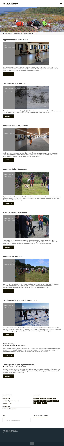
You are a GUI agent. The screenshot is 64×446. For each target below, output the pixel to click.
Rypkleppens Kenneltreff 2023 (15, 40)
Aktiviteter (9, 33)
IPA (35, 402)
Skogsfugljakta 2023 (7, 403)
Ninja (39, 402)
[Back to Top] (32, 443)
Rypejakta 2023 (6, 406)
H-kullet (49, 400)
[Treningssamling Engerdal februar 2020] (41, 314)
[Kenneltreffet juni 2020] (43, 270)
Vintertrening (8, 344)
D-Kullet (36, 400)
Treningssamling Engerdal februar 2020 (20, 300)
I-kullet (56, 400)
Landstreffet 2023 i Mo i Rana (9, 408)
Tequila (45, 402)
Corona (53, 398)
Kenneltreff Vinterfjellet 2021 (15, 169)
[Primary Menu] (61, 3)
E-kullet (43, 400)
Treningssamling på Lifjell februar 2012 (19, 365)
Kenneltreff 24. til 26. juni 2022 (15, 125)
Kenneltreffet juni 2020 (12, 256)
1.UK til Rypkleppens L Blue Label (10, 401)
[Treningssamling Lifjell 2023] (44, 97)
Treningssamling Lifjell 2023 (14, 83)
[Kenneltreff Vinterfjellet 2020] (41, 226)
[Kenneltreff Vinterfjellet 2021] (41, 183)
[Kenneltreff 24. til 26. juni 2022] (44, 139)
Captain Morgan (45, 398)
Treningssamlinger (11, 45)
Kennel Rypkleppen (10, 3)
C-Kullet (36, 398)
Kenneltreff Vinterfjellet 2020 (15, 213)
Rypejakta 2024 (6, 398)
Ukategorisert (21, 45)
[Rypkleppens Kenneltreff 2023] (44, 53)
